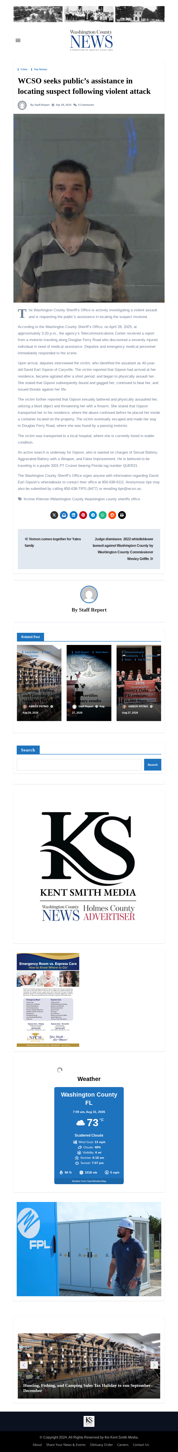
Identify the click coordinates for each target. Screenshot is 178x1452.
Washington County (68, 499)
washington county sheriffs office (113, 499)
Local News (31, 652)
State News (102, 652)
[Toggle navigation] (18, 40)
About (37, 1444)
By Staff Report (39, 104)
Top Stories (40, 69)
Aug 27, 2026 (130, 712)
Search (28, 750)
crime (30, 499)
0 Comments (86, 104)
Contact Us (141, 1444)
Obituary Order (101, 1444)
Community (131, 656)
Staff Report (93, 610)
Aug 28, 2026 (30, 712)
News (48, 652)
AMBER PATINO (39, 706)
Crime (24, 69)
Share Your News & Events (66, 1444)
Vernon (43, 499)
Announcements (134, 652)
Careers (123, 1444)
